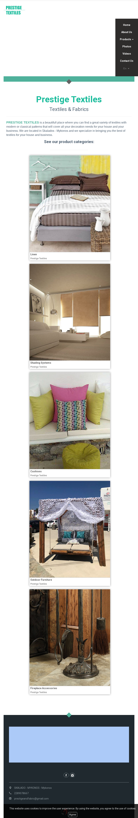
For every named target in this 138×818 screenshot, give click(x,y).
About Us (126, 32)
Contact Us (126, 60)
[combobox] (127, 68)
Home (126, 25)
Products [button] (126, 39)
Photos (126, 46)
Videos (127, 53)
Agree (72, 814)
